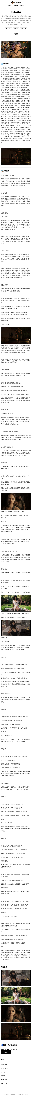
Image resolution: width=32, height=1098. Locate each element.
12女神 (3, 1076)
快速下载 (22, 5)
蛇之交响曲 (4, 1083)
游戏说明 (10, 5)
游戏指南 (16, 5)
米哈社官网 (4, 1079)
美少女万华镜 (4, 1068)
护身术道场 (4, 1064)
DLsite (3, 1072)
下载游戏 (6, 1052)
